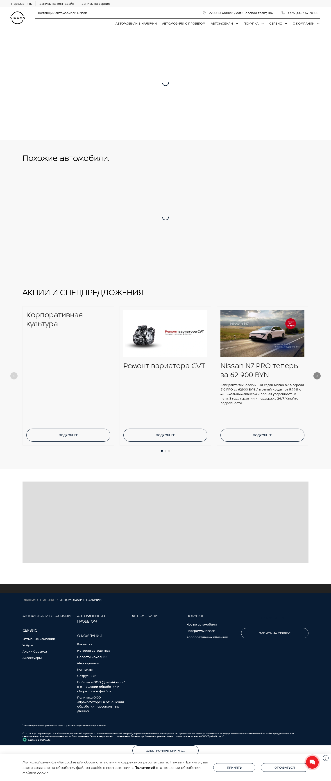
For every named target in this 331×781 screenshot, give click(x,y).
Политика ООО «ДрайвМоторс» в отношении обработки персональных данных (100, 704)
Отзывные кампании (39, 639)
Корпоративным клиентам (207, 637)
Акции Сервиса (35, 651)
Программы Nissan (200, 630)
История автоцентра (93, 650)
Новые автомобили (201, 624)
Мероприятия (88, 663)
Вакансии (85, 644)
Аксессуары (32, 657)
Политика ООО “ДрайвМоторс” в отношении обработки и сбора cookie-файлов (101, 686)
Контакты (85, 669)
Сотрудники (86, 676)
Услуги (28, 645)
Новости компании (92, 657)
